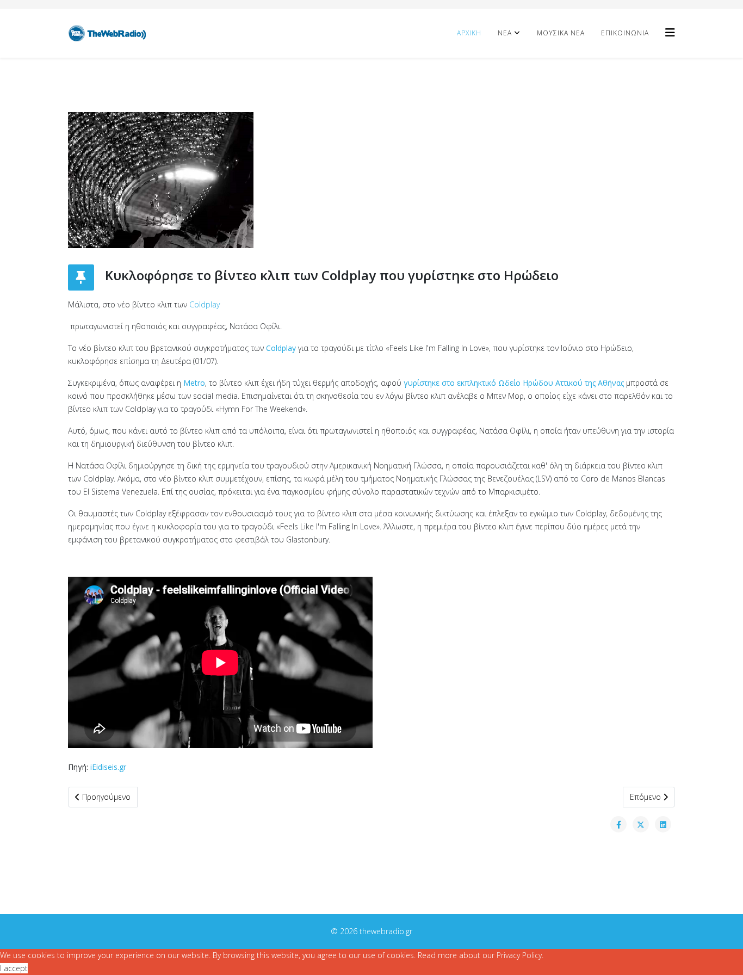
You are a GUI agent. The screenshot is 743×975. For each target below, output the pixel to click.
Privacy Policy (519, 955)
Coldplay (204, 304)
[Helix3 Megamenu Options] (670, 32)
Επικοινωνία (625, 33)
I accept (14, 968)
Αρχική (469, 33)
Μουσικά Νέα (561, 33)
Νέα (505, 33)
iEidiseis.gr (108, 767)
